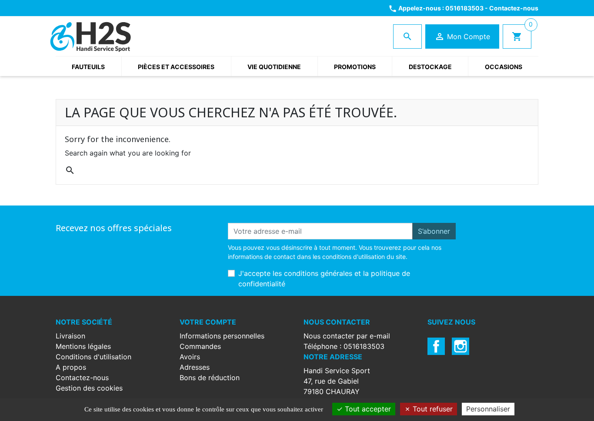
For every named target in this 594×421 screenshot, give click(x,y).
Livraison (70, 335)
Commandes (200, 346)
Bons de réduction (210, 377)
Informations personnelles (222, 335)
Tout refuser (431, 408)
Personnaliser (488, 408)
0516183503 (464, 8)
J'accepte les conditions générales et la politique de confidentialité (324, 278)
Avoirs (190, 356)
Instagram (460, 346)
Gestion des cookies (89, 388)
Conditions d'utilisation (93, 356)
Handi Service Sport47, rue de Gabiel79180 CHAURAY (337, 381)
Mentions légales (83, 346)
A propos (71, 367)
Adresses (195, 367)
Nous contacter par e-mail (347, 335)
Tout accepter (367, 408)
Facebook (436, 346)
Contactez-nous (513, 8)
